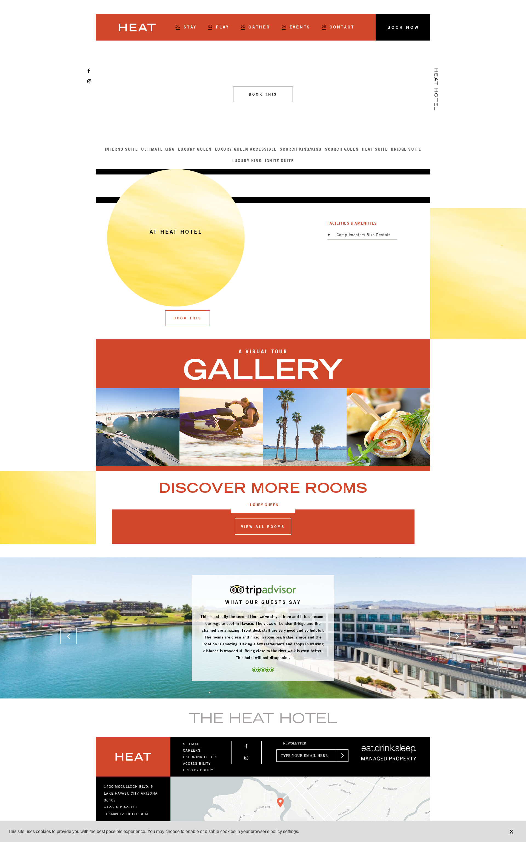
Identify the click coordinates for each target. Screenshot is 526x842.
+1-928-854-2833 (120, 807)
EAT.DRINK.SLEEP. (200, 757)
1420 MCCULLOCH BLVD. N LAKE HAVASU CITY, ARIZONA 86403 (130, 793)
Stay (186, 27)
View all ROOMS (263, 526)
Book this (263, 94)
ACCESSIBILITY (197, 763)
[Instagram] (89, 81)
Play (218, 27)
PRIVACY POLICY (198, 770)
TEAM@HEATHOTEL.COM (126, 814)
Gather (255, 27)
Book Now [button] (403, 27)
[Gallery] (263, 429)
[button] (403, 27)
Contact (338, 27)
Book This (187, 318)
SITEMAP (191, 744)
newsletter (294, 743)
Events (296, 27)
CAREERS (192, 750)
